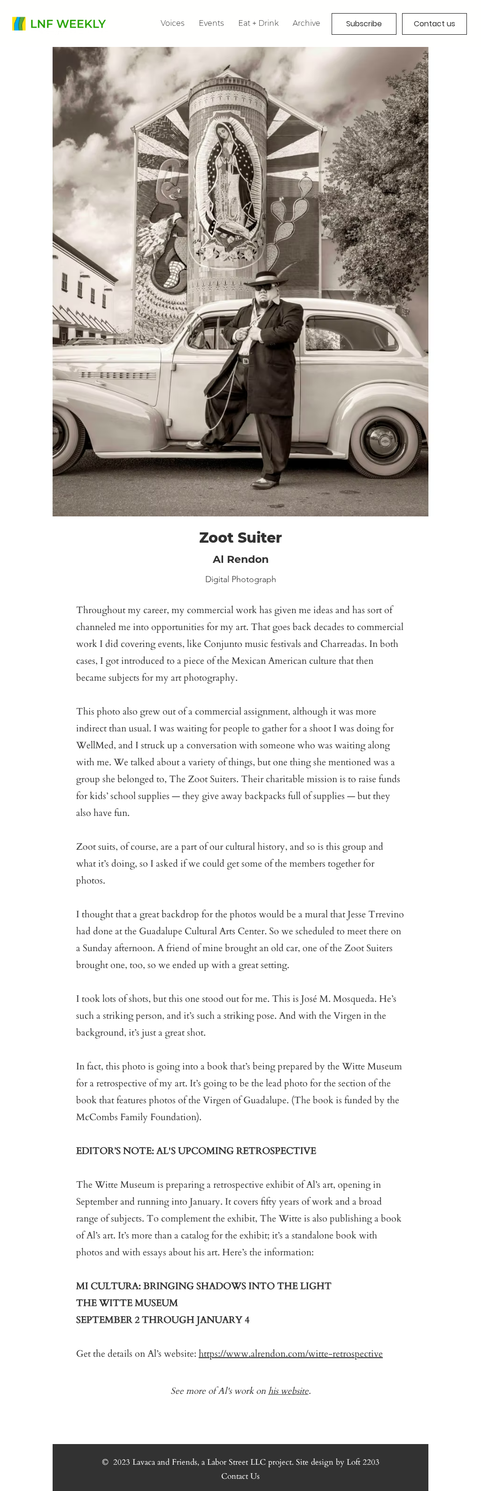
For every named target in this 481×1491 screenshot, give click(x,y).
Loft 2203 (363, 1462)
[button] (306, 23)
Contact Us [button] (240, 1476)
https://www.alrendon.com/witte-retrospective (291, 1353)
